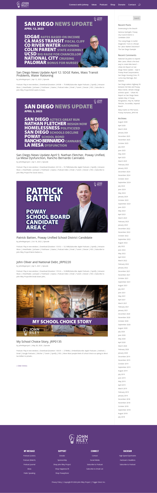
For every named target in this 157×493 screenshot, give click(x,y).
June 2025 (122, 150)
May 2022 (122, 253)
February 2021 (123, 307)
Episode (46, 79)
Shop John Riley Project (62, 464)
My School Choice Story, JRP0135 (39, 341)
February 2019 (123, 392)
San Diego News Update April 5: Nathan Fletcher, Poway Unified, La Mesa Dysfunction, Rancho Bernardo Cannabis (60, 156)
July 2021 (121, 289)
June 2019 (122, 378)
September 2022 (124, 239)
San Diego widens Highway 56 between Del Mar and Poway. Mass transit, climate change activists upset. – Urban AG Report (129, 89)
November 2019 (124, 360)
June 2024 (122, 189)
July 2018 (121, 417)
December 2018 (124, 399)
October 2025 (123, 143)
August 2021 (122, 285)
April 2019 (122, 385)
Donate (121, 5)
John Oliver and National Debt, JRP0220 (43, 262)
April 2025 (122, 157)
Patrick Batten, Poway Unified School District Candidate (54, 237)
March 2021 (122, 303)
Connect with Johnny (78, 5)
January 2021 (123, 310)
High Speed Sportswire (127, 456)
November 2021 (124, 275)
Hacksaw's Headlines (127, 460)
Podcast (103, 5)
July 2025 (121, 147)
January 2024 (123, 196)
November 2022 (124, 232)
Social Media (95, 460)
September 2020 (124, 324)
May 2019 (122, 381)
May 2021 (122, 296)
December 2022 (124, 228)
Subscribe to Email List (94, 469)
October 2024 (123, 179)
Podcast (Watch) (29, 460)
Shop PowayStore (62, 473)
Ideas (94, 5)
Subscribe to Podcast (95, 464)
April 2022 (122, 257)
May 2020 (122, 339)
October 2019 (123, 364)
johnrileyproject (24, 79)
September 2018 (124, 410)
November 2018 (124, 403)
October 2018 (123, 406)
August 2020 (122, 328)
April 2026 (122, 125)
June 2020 (122, 335)
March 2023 (122, 218)
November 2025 (124, 140)
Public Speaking (29, 473)
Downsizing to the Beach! (127, 28)
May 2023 (122, 211)
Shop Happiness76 (62, 469)
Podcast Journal (29, 464)
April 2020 (122, 342)
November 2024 (124, 175)
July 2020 (121, 332)
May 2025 (122, 154)
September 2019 (124, 367)
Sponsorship (62, 460)
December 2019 (124, 356)
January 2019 (123, 396)
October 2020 (123, 321)
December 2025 (124, 136)
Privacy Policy (57, 482)
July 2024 (121, 186)
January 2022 (123, 268)
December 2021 (124, 271)
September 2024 (124, 182)
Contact (132, 5)
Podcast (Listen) (29, 456)
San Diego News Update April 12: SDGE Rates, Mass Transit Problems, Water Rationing (57, 73)
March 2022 (122, 260)
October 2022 (123, 236)
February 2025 (123, 165)
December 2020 (124, 314)
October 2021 (123, 278)
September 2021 (124, 282)
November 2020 (124, 317)
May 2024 (122, 193)
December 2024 (124, 172)
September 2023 (124, 204)
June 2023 (122, 207)
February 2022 (123, 264)
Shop (112, 5)
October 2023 (123, 200)
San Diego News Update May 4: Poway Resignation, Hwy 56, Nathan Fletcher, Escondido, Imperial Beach (129, 100)
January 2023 (123, 225)
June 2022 (122, 250)
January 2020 (123, 353)
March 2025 (122, 161)
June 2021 (122, 293)
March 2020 (122, 346)
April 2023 (122, 214)
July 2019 (121, 374)
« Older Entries (21, 366)
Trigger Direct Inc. (98, 482)
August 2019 (122, 371)
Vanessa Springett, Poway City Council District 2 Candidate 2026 (127, 35)
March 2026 (122, 129)
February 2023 (123, 221)
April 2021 (122, 300)
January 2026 (123, 133)
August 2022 (122, 243)
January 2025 (123, 168)
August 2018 (122, 413)
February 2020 (123, 349)
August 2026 (122, 122)
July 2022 (121, 246)
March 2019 (122, 388)
